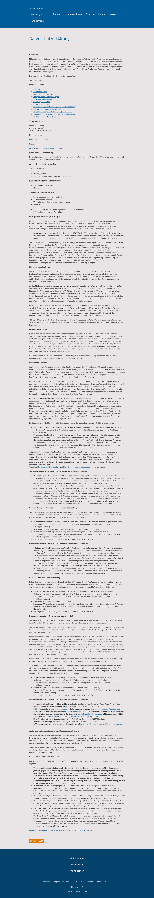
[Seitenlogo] (36, 25)
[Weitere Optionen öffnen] (122, 14)
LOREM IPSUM (36, 841)
